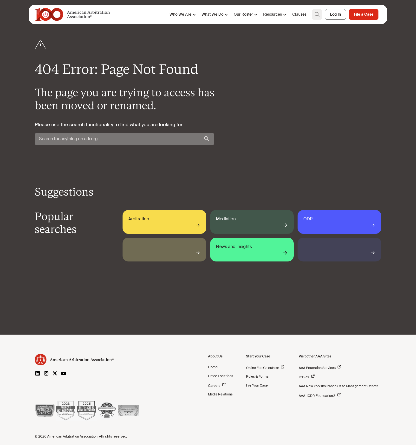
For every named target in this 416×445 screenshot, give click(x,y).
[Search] (206, 139)
